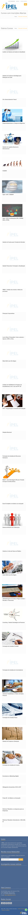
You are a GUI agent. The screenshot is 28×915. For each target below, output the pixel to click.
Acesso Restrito (24, 1)
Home (16, 16)
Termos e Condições (5, 910)
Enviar (21, 859)
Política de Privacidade (22, 908)
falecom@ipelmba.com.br (10, 895)
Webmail (17, 1)
